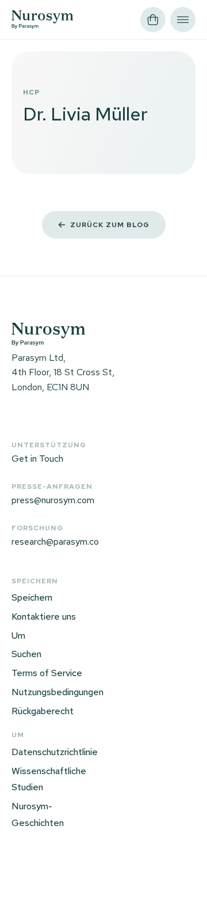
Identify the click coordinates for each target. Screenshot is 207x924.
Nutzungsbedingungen (57, 692)
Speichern (32, 597)
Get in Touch (37, 459)
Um (18, 635)
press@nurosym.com (53, 500)
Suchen (26, 654)
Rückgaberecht (43, 711)
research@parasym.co (55, 542)
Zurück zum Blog (110, 224)
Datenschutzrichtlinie (55, 752)
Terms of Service (47, 673)
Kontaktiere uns (44, 616)
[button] (153, 19)
